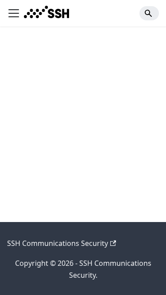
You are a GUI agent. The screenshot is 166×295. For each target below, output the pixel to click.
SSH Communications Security (57, 243)
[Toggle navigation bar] (13, 13)
